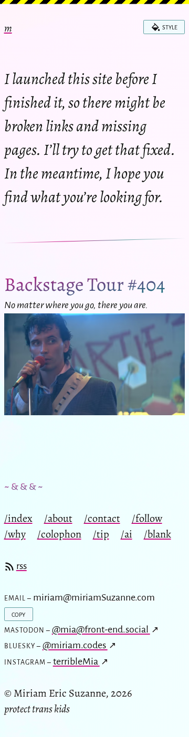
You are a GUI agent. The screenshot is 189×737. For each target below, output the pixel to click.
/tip (101, 534)
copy (18, 614)
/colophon (59, 534)
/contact (102, 518)
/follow (147, 518)
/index (18, 518)
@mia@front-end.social (101, 629)
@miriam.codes (75, 645)
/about (58, 518)
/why (15, 534)
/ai (126, 534)
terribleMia (76, 661)
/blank (157, 534)
